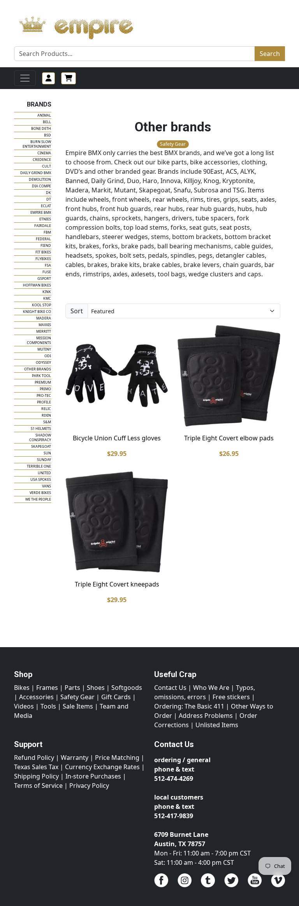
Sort (76, 311)
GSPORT (44, 278)
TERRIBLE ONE (39, 466)
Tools (48, 706)
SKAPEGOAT (41, 446)
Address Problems (206, 715)
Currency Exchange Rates (102, 767)
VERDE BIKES (40, 492)
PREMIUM (43, 382)
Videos (24, 706)
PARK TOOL (41, 375)
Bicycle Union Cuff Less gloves (117, 438)
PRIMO (45, 388)
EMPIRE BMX (40, 212)
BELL (47, 121)
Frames (47, 687)
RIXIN (46, 415)
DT (48, 199)
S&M (47, 421)
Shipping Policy (36, 776)
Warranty (74, 757)
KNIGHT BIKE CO (37, 311)
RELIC (46, 408)
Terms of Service (38, 785)
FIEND (45, 245)
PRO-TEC (44, 395)
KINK (46, 291)
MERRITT (43, 331)
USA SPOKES (40, 479)
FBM (47, 232)
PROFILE (44, 402)
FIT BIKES (43, 252)
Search (270, 53)
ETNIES (45, 219)
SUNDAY (44, 459)
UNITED (44, 472)
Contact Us (170, 687)
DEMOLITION (40, 179)
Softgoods (126, 687)
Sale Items (78, 706)
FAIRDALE (42, 225)
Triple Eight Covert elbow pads (229, 438)
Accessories (36, 697)
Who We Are (211, 687)
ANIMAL (44, 115)
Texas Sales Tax (36, 767)
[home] (84, 25)
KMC (47, 298)
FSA (48, 265)
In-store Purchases (93, 776)
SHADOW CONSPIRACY (40, 437)
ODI (47, 355)
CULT (46, 166)
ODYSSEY (43, 362)
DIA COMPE (41, 186)
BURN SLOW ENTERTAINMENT (37, 144)
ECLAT (46, 205)
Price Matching (117, 757)
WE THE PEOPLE (38, 499)
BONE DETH (41, 128)
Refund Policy (34, 757)
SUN (47, 453)
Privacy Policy (89, 785)
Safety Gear (77, 697)
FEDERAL (43, 238)
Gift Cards (116, 697)
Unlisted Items (216, 725)
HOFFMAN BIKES (37, 285)
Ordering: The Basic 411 (189, 706)
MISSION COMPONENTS (39, 340)
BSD (47, 135)
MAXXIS (45, 324)
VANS (46, 486)
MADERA (43, 318)
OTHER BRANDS (37, 369)
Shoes (96, 687)
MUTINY (44, 349)
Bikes (22, 687)
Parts (72, 687)
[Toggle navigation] (25, 78)
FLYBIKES (43, 258)
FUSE (46, 271)
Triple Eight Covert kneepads (117, 584)
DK (48, 192)
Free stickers (231, 697)
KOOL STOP (41, 304)
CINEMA (44, 152)
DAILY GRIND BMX (35, 172)
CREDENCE (42, 159)
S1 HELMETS (41, 428)
